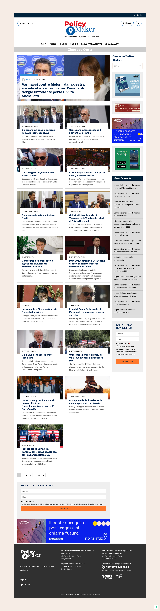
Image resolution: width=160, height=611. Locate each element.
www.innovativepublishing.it (112, 553)
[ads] (63, 542)
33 (40, 475)
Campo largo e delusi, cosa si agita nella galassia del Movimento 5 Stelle (37, 264)
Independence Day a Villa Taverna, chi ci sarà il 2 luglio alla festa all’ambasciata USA (39, 452)
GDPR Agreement (28, 501)
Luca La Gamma (29, 257)
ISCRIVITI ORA (63, 508)
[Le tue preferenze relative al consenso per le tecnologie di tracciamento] (156, 607)
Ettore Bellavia (30, 169)
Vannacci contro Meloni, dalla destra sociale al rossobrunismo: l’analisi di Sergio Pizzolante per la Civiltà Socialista (53, 90)
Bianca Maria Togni (31, 126)
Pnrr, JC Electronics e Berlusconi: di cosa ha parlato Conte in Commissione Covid (87, 264)
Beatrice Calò (76, 211)
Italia (28, 79)
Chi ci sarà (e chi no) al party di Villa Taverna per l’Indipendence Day (86, 358)
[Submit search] (140, 66)
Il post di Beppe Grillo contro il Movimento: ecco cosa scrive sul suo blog (86, 312)
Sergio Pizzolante (41, 79)
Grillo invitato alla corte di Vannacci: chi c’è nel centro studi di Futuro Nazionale (86, 218)
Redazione (27, 305)
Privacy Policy (95, 594)
